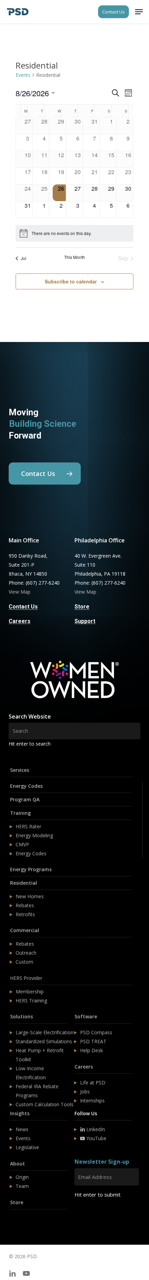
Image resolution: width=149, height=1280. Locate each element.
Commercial (24, 930)
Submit (91, 1215)
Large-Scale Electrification (44, 1032)
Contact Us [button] (23, 607)
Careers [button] (19, 621)
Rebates (25, 905)
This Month (74, 257)
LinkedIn (95, 1129)
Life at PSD (92, 1082)
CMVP (22, 844)
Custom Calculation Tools (44, 1104)
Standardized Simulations (44, 1041)
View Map (19, 591)
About (17, 1163)
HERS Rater (28, 826)
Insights (19, 1113)
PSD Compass (96, 1032)
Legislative (27, 1147)
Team (22, 1186)
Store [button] (81, 607)
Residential (23, 883)
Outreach (26, 952)
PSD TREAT (93, 1041)
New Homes (30, 896)
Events (23, 75)
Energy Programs (31, 869)
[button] (139, 11)
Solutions (21, 1016)
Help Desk (91, 1050)
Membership (30, 991)
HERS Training (31, 1000)
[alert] (74, 233)
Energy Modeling (34, 835)
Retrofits (25, 914)
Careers (83, 1066)
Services (19, 770)
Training (20, 813)
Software (85, 1016)
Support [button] (84, 621)
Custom (24, 961)
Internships (92, 1100)
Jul (23, 258)
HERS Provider (26, 978)
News (22, 1129)
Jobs (85, 1091)
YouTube (95, 1138)
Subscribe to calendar (71, 281)
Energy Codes (26, 786)
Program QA (25, 799)
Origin (22, 1177)
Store (16, 1202)
